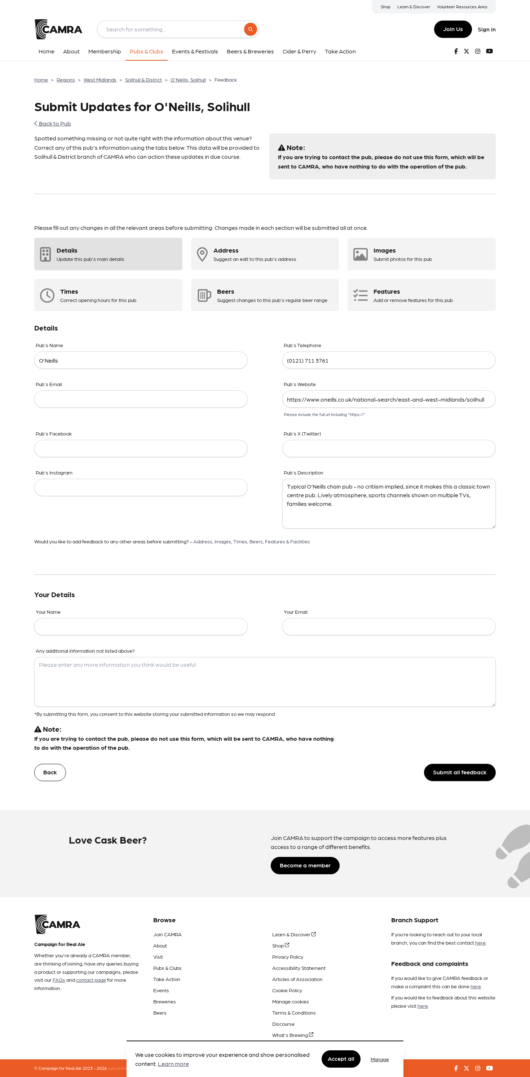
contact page (91, 979)
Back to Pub (54, 123)
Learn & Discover (413, 6)
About (160, 945)
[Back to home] (58, 29)
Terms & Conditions (294, 1012)
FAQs (59, 979)
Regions (66, 79)
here (480, 942)
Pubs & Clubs (167, 968)
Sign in (487, 29)
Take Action (166, 979)
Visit (158, 956)
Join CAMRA (167, 934)
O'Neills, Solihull (188, 79)
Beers (160, 1012)
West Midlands (100, 79)
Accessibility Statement (299, 968)
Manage (380, 1059)
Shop (385, 6)
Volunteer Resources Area (462, 6)
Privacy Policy (287, 956)
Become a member (305, 865)
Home (41, 79)
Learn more (173, 1063)
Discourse (283, 1023)
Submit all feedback (460, 772)
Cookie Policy (287, 990)
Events (161, 990)
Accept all (341, 1058)
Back (50, 772)
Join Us (453, 28)
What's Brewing (290, 1035)
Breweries (164, 1001)
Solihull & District (143, 79)
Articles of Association (297, 979)
